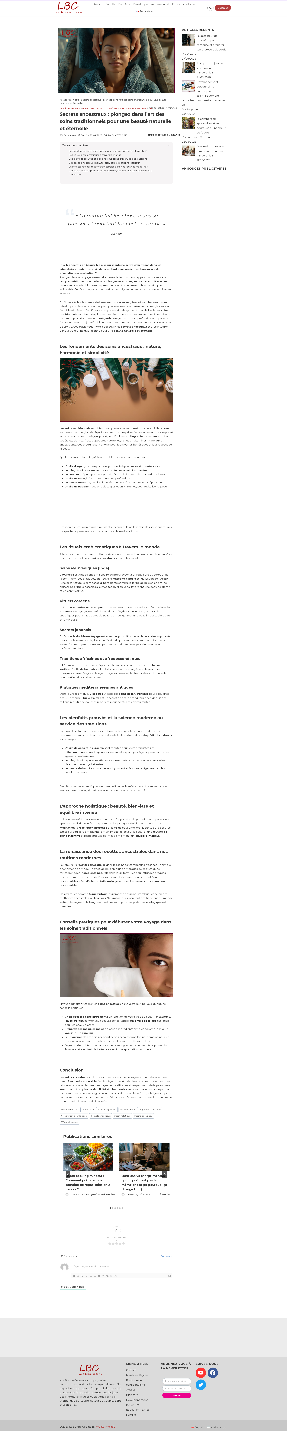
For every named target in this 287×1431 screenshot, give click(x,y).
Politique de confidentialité (135, 1382)
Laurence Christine (79, 1194)
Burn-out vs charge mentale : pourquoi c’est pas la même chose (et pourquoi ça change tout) (144, 1182)
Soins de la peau (143, 1116)
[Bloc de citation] (99, 1276)
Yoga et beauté (69, 1122)
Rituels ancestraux (100, 1116)
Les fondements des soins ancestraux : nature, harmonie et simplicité (108, 151)
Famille (110, 4)
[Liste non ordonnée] (95, 1276)
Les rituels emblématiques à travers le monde (95, 155)
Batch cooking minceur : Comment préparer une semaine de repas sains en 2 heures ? (87, 1182)
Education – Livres (184, 4)
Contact (223, 7)
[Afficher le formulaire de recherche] (210, 8)
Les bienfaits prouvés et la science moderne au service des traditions (108, 159)
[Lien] (107, 1276)
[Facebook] (213, 1373)
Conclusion (75, 174)
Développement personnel (151, 4)
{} (111, 1276)
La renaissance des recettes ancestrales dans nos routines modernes (108, 166)
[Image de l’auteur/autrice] (61, 135)
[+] (115, 1276)
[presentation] (88, 1157)
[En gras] (74, 1276)
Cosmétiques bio (107, 1109)
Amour (98, 4)
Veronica (72, 135)
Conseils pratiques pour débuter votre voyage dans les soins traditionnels (110, 170)
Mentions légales (137, 1375)
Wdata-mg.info (105, 1426)
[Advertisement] (114, 510)
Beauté (76, 108)
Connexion (166, 1256)
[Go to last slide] (68, 1174)
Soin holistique (122, 1116)
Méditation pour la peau (74, 1116)
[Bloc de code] (103, 1276)
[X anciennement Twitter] (201, 1384)
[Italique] (78, 1276)
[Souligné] (82, 1276)
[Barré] (86, 1276)
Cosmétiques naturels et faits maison (129, 108)
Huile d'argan (127, 1109)
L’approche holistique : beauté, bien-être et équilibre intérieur (104, 163)
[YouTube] (201, 1373)
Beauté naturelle (93, 108)
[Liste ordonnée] (91, 1276)
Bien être (124, 4)
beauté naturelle (70, 1109)
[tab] (110, 1208)
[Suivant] (164, 1174)
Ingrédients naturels (150, 1109)
